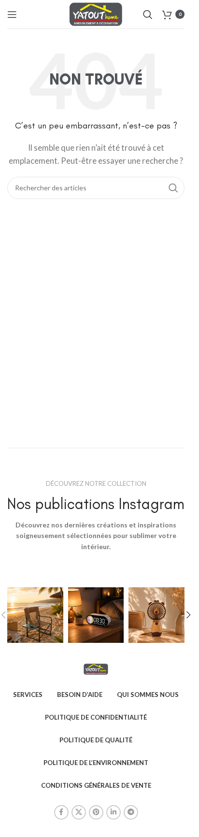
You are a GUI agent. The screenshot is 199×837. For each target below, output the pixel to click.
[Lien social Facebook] (61, 812)
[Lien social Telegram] (131, 812)
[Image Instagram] (35, 615)
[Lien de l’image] (95, 668)
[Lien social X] (78, 812)
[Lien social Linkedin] (113, 812)
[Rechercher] (147, 14)
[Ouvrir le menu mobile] (12, 14)
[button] (188, 614)
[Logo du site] (96, 13)
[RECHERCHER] (173, 188)
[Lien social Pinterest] (96, 812)
